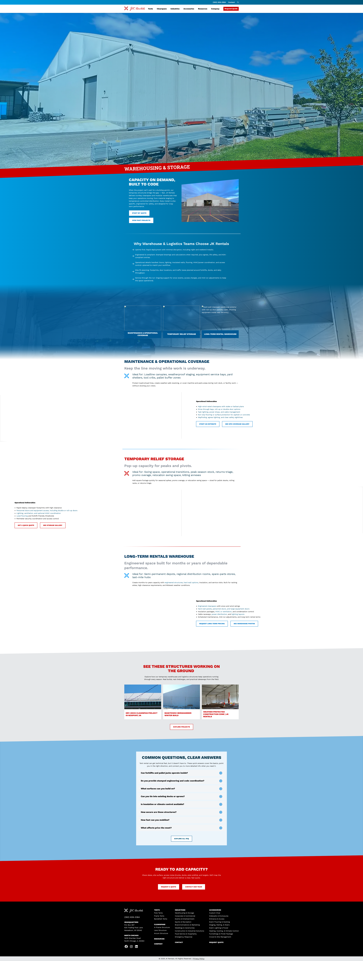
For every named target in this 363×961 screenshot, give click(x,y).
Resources (202, 9)
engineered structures (174, 582)
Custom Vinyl (214, 913)
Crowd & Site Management (220, 937)
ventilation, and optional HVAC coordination (42, 513)
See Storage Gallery (52, 525)
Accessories (188, 9)
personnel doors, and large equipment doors (231, 609)
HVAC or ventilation (223, 612)
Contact (231, 2)
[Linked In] (136, 947)
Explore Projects (181, 727)
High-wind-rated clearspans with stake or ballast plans (221, 406)
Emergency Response (183, 937)
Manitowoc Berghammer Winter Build (177, 714)
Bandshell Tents (160, 919)
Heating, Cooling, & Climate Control (224, 931)
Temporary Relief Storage (181, 334)
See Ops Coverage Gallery (237, 424)
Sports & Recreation (183, 922)
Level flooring (22, 516)
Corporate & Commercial (185, 916)
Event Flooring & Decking (219, 922)
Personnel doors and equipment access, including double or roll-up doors (46, 510)
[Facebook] (126, 947)
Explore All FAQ (181, 839)
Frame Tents (159, 916)
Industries (175, 9)
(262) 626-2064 (219, 2)
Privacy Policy (198, 959)
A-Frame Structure (162, 927)
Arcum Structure (161, 933)
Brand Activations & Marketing (187, 925)
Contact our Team (193, 887)
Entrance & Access (216, 919)
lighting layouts (238, 614)
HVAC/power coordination (204, 262)
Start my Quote (139, 213)
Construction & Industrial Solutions (189, 931)
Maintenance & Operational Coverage (143, 334)
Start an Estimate (207, 424)
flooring (189, 262)
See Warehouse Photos (244, 624)
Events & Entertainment (184, 919)
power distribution (219, 614)
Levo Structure (160, 930)
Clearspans (162, 9)
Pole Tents (158, 913)
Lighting (19, 513)
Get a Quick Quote (26, 525)
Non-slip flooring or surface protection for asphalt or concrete (224, 415)
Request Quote (231, 9)
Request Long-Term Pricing (212, 624)
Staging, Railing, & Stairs (219, 925)
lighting (168, 262)
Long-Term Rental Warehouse (220, 334)
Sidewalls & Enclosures (218, 916)
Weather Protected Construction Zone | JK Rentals (215, 714)
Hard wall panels (205, 609)
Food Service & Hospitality (186, 934)
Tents (150, 9)
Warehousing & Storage (184, 913)
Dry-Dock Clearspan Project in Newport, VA (141, 714)
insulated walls (178, 262)
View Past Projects (141, 220)
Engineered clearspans (207, 606)
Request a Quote (168, 887)
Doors (161, 262)
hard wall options (191, 582)
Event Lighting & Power (218, 928)
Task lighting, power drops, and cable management (219, 412)
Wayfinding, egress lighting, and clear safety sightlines (220, 417)
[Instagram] (131, 947)
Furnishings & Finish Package (221, 934)
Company (215, 9)
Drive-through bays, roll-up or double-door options (219, 409)
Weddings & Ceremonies (185, 928)
